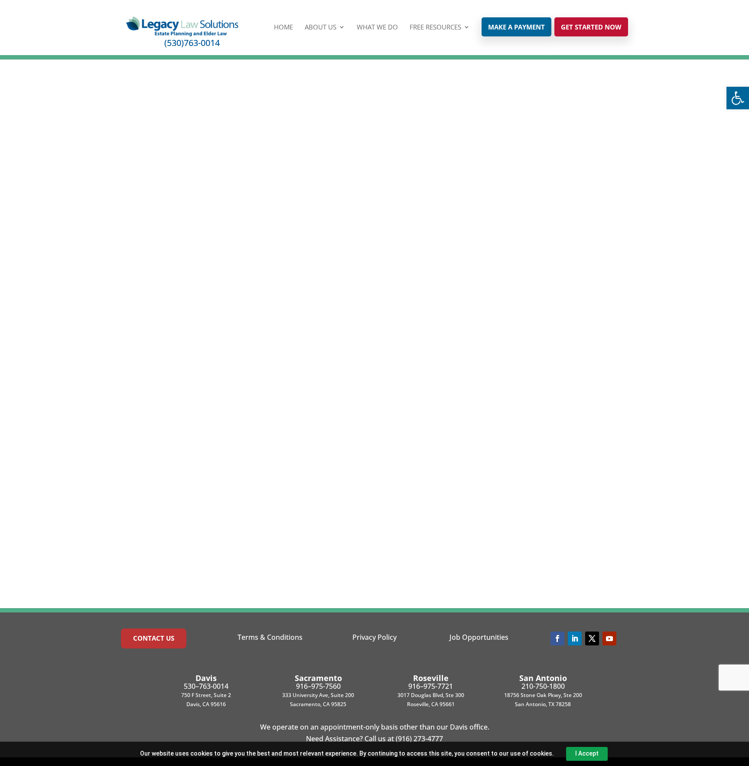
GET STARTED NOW (591, 27)
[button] (737, 98)
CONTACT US (153, 638)
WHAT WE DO (377, 27)
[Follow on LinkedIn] (575, 638)
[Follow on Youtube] (609, 638)
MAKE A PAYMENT (516, 27)
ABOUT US (320, 27)
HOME (283, 27)
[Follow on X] (592, 638)
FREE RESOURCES (435, 27)
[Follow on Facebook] (557, 638)
